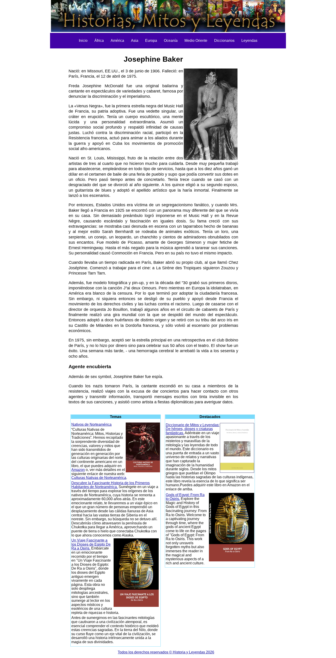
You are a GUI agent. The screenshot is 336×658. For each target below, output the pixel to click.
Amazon (78, 470)
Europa (151, 40)
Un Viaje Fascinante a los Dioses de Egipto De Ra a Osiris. (91, 544)
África (99, 40)
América (117, 40)
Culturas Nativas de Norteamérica (98, 478)
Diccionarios (224, 40)
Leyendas (249, 40)
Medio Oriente (195, 40)
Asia (134, 40)
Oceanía (171, 40)
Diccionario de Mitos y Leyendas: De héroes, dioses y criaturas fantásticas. (192, 429)
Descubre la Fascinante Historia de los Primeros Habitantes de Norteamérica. (110, 485)
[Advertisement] (43, 118)
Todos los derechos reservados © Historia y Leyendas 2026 (166, 652)
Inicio (83, 40)
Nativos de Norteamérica (91, 424)
